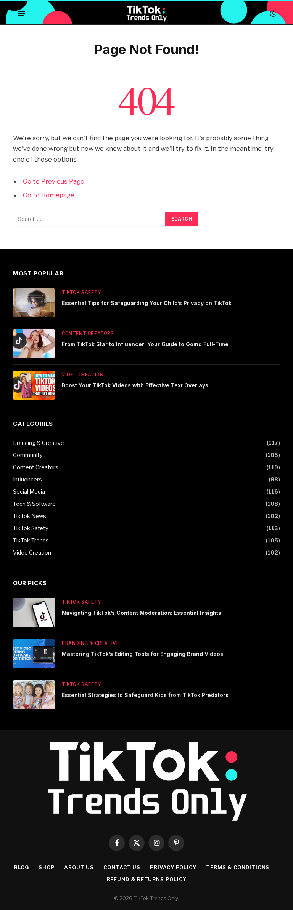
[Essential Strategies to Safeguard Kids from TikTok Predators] (34, 694)
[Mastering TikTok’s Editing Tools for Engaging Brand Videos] (34, 653)
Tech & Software (34, 504)
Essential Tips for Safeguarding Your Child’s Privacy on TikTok (147, 303)
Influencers (27, 479)
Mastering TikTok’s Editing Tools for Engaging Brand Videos (142, 654)
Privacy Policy (173, 867)
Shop (47, 867)
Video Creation (82, 374)
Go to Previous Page (53, 181)
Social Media (29, 491)
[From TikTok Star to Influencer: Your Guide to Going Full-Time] (34, 343)
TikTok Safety (81, 292)
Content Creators (88, 333)
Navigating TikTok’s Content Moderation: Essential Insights (141, 612)
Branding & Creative (38, 443)
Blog (21, 867)
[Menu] (21, 14)
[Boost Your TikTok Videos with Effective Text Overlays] (34, 385)
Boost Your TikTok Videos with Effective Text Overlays (135, 385)
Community (27, 455)
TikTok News (29, 516)
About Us (79, 867)
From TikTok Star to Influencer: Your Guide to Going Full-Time (145, 344)
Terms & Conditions (237, 867)
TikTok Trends (31, 540)
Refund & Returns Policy (147, 879)
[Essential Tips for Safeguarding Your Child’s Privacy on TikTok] (34, 302)
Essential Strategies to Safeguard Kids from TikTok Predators (145, 695)
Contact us (121, 867)
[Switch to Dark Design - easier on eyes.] (272, 13)
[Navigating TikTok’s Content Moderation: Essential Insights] (34, 612)
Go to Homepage (48, 195)
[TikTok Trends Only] (146, 13)
